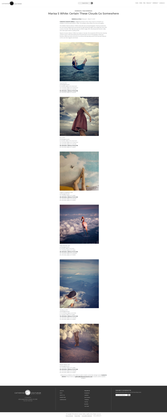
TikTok (86, 401)
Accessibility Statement (87, 415)
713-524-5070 (28, 397)
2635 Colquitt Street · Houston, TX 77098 (27, 399)
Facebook (86, 393)
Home (136, 3)
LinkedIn (86, 395)
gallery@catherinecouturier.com (83, 376)
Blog (144, 3)
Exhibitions (155, 3)
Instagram (87, 397)
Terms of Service (69, 415)
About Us (148, 3)
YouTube (86, 406)
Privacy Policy (77, 415)
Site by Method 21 (97, 415)
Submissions (63, 399)
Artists (140, 3)
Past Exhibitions (87, 11)
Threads (86, 399)
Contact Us (162, 3)
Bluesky (86, 404)
